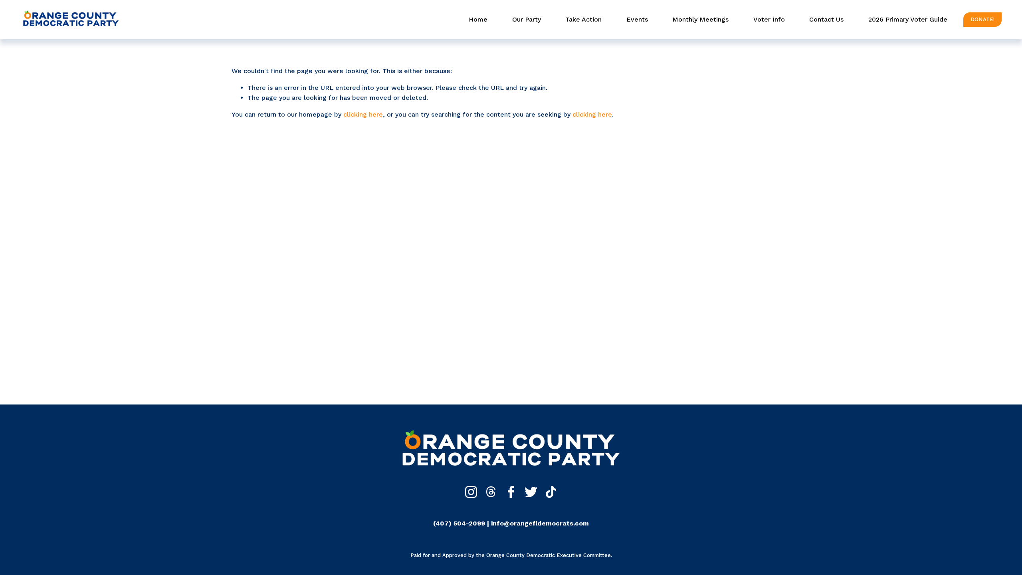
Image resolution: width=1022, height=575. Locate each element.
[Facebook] (511, 492)
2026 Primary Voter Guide (907, 19)
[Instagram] (471, 492)
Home (478, 19)
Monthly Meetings (700, 19)
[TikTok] (551, 492)
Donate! (983, 19)
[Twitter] (531, 492)
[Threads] (491, 492)
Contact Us (826, 19)
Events (637, 19)
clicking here (363, 114)
